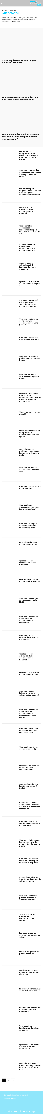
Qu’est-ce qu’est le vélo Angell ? (29, 413)
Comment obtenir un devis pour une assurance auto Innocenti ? (28, 620)
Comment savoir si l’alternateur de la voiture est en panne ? (29, 693)
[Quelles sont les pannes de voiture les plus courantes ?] (10, 1049)
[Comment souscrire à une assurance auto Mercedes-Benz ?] (10, 732)
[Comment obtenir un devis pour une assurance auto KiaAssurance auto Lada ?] (10, 714)
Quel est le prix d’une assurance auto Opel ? (29, 748)
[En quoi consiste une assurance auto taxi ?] (10, 546)
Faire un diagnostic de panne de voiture (29, 952)
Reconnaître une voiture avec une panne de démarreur (29, 1009)
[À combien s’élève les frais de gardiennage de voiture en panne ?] (10, 881)
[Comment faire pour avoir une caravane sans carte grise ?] (10, 528)
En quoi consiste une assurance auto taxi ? (29, 543)
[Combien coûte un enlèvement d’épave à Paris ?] (10, 379)
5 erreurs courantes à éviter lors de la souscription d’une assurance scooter (28, 303)
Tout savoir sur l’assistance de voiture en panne (29, 1028)
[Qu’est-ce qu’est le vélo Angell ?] (10, 416)
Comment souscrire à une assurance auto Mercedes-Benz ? (28, 730)
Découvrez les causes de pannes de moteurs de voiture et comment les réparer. (29, 806)
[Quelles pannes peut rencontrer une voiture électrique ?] (10, 974)
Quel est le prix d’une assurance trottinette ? (29, 580)
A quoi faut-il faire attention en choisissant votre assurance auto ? (27, 247)
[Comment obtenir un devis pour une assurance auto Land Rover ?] (10, 323)
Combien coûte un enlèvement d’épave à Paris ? (29, 377)
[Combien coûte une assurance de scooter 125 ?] (10, 472)
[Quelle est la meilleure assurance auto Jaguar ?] (10, 286)
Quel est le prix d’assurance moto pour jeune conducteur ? (29, 507)
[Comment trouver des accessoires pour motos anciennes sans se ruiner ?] (10, 174)
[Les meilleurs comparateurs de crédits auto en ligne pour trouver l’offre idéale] (10, 156)
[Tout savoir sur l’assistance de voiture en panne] (10, 1030)
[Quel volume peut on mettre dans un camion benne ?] (10, 360)
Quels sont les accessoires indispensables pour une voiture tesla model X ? (29, 230)
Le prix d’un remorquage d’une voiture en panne (30, 990)
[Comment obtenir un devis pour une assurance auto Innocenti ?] (10, 621)
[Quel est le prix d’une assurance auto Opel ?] (10, 751)
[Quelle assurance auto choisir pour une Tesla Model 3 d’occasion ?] (21, 81)
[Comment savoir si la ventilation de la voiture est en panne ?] (10, 825)
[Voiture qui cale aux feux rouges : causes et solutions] (21, 44)
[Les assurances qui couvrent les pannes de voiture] (10, 937)
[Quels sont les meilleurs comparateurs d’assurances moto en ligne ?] (10, 435)
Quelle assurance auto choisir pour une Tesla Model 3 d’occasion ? (20, 98)
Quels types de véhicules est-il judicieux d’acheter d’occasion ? (27, 266)
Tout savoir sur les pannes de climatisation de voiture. (27, 917)
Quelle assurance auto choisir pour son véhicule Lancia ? (29, 767)
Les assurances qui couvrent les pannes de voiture (29, 935)
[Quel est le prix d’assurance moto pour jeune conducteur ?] (10, 509)
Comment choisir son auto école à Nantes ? (29, 338)
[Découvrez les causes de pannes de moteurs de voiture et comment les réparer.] (10, 807)
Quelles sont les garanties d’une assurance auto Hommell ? (26, 210)
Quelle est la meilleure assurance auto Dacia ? (29, 673)
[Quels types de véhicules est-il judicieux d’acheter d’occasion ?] (10, 267)
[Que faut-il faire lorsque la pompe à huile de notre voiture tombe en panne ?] (10, 844)
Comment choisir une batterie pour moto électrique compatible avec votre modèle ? (20, 136)
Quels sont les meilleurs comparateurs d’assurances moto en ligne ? (29, 433)
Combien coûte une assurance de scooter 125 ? (29, 470)
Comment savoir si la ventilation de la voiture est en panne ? (29, 823)
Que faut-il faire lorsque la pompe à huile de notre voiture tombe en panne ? (29, 843)
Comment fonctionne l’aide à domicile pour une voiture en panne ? (29, 860)
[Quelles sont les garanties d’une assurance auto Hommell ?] (10, 211)
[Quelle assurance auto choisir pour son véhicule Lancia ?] (10, 770)
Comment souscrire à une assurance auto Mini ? (28, 600)
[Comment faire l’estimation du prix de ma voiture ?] (10, 639)
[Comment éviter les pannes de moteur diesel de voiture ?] (10, 900)
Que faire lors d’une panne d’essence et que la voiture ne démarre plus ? (30, 1066)
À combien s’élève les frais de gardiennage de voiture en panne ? (30, 879)
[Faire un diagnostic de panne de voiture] (10, 956)
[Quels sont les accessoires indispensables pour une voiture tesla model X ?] (10, 230)
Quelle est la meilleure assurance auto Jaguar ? (29, 284)
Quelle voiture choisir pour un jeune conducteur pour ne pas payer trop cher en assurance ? (30, 397)
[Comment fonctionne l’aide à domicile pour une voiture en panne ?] (10, 863)
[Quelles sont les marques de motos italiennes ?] (10, 565)
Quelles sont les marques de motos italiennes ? (27, 563)
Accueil (4, 10)
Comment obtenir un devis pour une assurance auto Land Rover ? (28, 322)
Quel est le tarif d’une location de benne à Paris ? (28, 786)
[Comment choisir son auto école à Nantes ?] (10, 342)
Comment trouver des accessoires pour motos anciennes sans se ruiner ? (30, 173)
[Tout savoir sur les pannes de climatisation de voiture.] (10, 918)
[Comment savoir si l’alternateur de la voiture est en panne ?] (10, 695)
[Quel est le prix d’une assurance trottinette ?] (10, 584)
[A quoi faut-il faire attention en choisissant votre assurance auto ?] (10, 249)
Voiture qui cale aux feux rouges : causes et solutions (19, 61)
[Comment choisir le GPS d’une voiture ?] (10, 490)
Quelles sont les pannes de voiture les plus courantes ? (29, 1047)
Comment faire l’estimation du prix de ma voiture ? (29, 637)
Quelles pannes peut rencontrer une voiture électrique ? (29, 972)
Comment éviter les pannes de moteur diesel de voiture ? (28, 898)
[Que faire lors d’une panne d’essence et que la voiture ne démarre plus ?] (10, 1067)
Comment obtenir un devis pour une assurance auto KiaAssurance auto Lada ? (28, 714)
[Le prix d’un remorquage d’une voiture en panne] (10, 993)
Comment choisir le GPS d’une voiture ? (30, 487)
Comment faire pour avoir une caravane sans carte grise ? (28, 525)
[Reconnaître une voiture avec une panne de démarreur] (10, 1012)
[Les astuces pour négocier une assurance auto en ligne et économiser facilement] (10, 193)
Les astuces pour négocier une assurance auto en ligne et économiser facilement (30, 192)
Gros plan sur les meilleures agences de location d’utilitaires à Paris (29, 452)
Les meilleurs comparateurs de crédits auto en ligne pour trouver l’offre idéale (28, 155)
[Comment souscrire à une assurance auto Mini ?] (10, 602)
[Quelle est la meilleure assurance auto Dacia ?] (10, 677)
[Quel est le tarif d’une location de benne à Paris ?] (10, 788)
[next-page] (13, 1080)
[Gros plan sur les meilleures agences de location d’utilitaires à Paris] (10, 453)
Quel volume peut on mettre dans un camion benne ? (29, 358)
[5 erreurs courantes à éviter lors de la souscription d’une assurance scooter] (10, 304)
